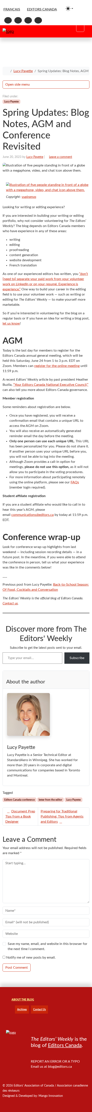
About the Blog (23, 999)
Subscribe (77, 658)
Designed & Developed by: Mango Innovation (33, 1095)
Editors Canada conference (19, 800)
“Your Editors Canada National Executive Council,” (50, 384)
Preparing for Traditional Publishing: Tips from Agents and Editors (62, 816)
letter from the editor (50, 800)
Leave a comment (60, 157)
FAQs (75, 482)
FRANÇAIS (11, 9)
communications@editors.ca (32, 515)
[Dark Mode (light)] (69, 8)
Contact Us (39, 1009)
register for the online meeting (57, 366)
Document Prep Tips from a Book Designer (20, 816)
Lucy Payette (23, 71)
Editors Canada (65, 1045)
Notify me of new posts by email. (31, 957)
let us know (11, 323)
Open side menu (17, 84)
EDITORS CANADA (42, 9)
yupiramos (29, 197)
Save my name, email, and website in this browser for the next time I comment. (47, 946)
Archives (22, 1009)
